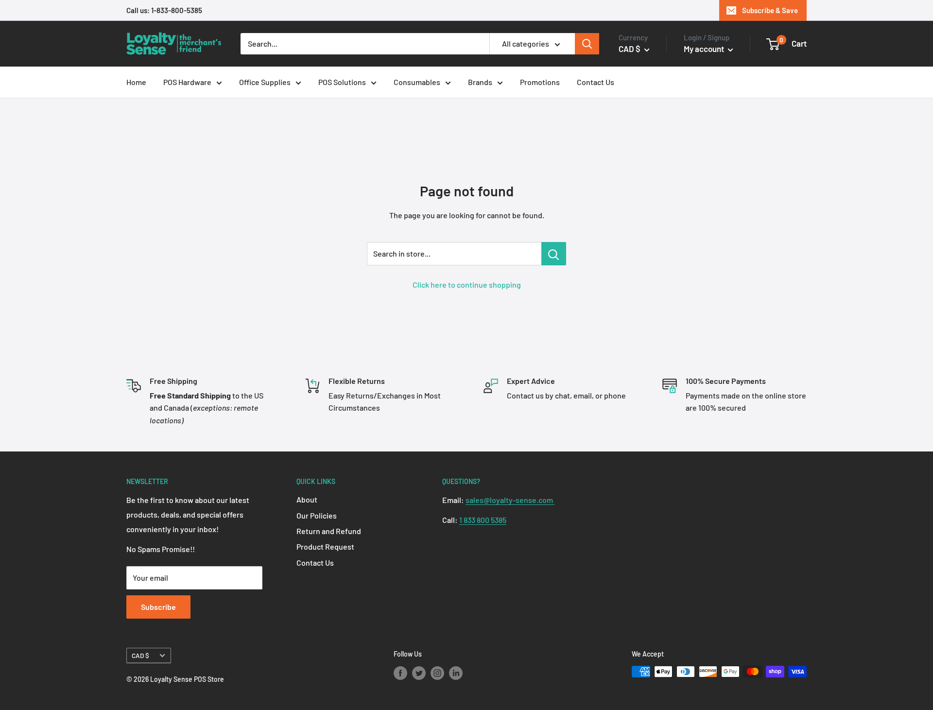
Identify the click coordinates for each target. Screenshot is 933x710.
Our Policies (316, 515)
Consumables (417, 82)
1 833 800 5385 (482, 519)
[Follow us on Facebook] (400, 672)
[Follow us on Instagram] (437, 672)
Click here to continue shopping (467, 284)
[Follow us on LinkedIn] (456, 672)
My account (705, 48)
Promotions (540, 82)
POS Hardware (187, 82)
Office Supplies (265, 82)
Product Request (325, 546)
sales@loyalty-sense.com (510, 499)
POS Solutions (342, 82)
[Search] (587, 43)
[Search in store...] (553, 253)
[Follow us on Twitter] (419, 672)
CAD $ (140, 655)
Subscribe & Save (770, 10)
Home (136, 82)
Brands (480, 82)
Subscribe (158, 606)
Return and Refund (328, 531)
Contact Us (595, 82)
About (306, 499)
